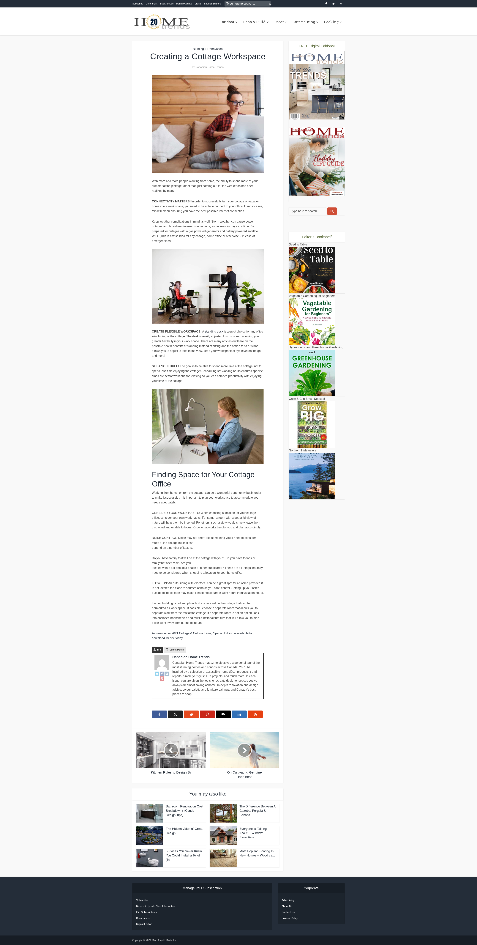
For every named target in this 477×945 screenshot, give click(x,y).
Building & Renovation (208, 49)
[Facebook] (162, 673)
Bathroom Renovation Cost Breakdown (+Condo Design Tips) (184, 811)
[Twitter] (157, 673)
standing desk (214, 331)
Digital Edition (144, 923)
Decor (279, 21)
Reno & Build (254, 21)
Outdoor (227, 21)
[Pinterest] (162, 678)
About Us (287, 906)
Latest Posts (177, 649)
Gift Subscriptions (146, 912)
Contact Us (288, 912)
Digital (198, 3)
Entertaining (304, 21)
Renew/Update (184, 3)
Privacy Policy (290, 917)
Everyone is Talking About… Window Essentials (253, 833)
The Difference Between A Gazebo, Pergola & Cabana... (257, 811)
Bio (159, 649)
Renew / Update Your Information (156, 906)
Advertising (288, 900)
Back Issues (167, 3)
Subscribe (137, 3)
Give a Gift (151, 3)
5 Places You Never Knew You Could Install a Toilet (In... (184, 855)
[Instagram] (167, 673)
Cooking (331, 21)
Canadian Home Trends (209, 66)
